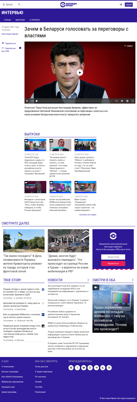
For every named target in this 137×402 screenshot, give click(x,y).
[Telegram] (121, 5)
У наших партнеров (43, 371)
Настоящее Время (10, 34)
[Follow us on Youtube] (83, 367)
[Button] (9, 44)
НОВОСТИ (55, 280)
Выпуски (20, 20)
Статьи (7, 20)
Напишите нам (8, 386)
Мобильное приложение (12, 381)
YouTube (38, 386)
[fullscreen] (132, 101)
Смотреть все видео (87, 214)
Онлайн (38, 381)
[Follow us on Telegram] (96, 367)
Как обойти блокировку (12, 376)
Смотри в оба (103, 280)
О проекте (35, 20)
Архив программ (9, 392)
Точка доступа (41, 366)
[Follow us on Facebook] (71, 367)
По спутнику (40, 376)
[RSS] (102, 367)
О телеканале (8, 366)
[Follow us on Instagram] (90, 367)
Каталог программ (10, 371)
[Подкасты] (109, 367)
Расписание (40, 392)
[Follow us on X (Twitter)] (77, 367)
